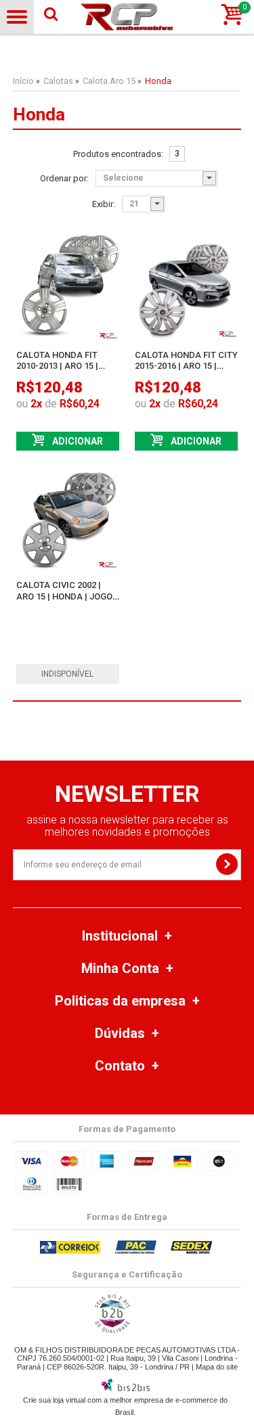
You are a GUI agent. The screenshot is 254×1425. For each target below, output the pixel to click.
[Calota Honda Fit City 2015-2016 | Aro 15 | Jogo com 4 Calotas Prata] (186, 287)
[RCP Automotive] (127, 16)
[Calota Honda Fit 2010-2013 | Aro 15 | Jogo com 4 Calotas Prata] (68, 287)
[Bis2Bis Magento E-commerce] (125, 1388)
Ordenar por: (64, 178)
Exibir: (103, 204)
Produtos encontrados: (118, 154)
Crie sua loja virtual (54, 1400)
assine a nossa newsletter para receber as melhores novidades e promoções (127, 825)
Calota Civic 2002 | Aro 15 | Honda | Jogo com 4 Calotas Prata (65, 596)
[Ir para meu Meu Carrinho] (232, 15)
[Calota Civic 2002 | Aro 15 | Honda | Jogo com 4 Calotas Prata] (68, 517)
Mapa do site (217, 1367)
